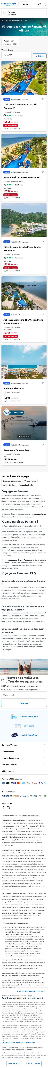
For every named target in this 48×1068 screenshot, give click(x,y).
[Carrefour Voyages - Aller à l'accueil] (8, 4)
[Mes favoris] (39, 4)
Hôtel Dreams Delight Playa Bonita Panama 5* (22, 248)
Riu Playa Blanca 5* (13, 388)
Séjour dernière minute (12, 481)
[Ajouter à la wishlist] (43, 99)
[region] (24, 1028)
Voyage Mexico (30, 481)
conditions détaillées (23, 918)
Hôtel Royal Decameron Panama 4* (22, 177)
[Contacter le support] (45, 4)
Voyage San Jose (9, 485)
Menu (25, 4)
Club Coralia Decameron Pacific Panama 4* (20, 106)
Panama (25, 495)
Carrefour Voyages (9, 745)
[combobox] (16, 53)
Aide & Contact (8, 771)
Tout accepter (33, 1063)
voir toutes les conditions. (31, 816)
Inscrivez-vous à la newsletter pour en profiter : (20, 689)
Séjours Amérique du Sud (16, 20)
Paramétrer (14, 1063)
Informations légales (10, 758)
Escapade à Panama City (16, 449)
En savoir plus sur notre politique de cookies (18, 1042)
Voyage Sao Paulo (26, 485)
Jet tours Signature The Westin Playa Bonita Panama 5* (23, 321)
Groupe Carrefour (9, 764)
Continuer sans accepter (30, 991)
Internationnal (8, 751)
